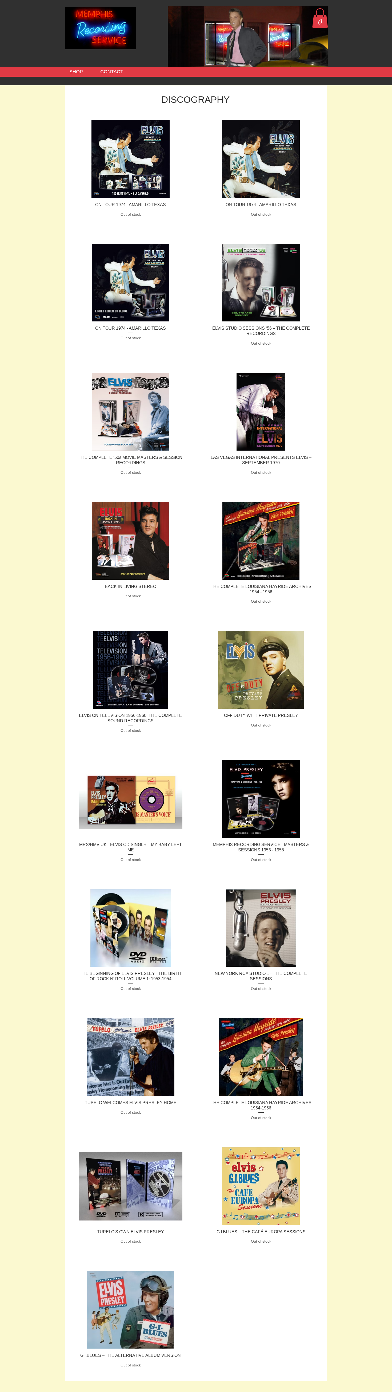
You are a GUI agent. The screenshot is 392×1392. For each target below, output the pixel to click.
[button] (320, 18)
